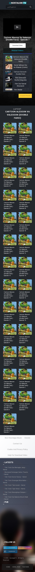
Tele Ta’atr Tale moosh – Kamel (15, 485)
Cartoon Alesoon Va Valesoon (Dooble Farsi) (17, 115)
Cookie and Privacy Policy (17, 449)
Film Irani (25, 567)
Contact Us (17, 443)
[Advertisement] (17, 523)
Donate (27, 438)
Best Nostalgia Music (13, 438)
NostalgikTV (13, 558)
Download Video (18, 45)
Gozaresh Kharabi (25, 96)
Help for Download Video (17, 455)
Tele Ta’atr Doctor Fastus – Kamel (16, 477)
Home (8, 567)
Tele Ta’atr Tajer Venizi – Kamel (15, 489)
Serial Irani (16, 567)
